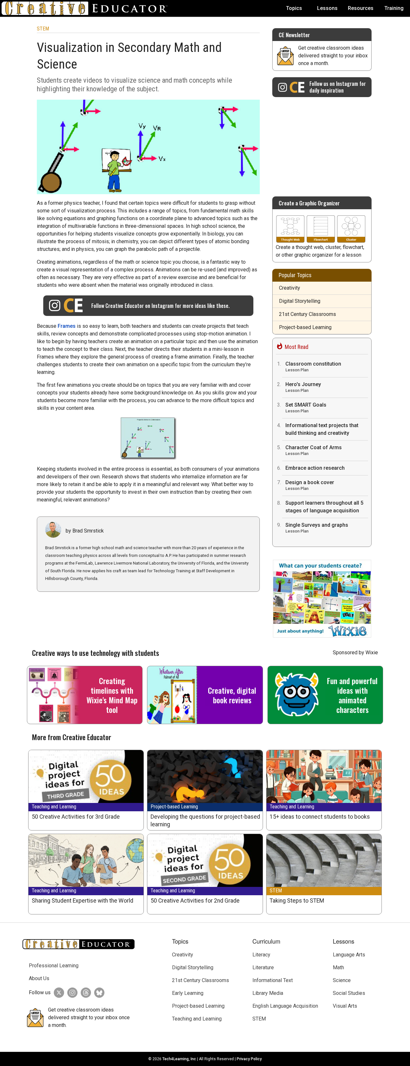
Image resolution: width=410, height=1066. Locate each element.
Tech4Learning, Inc (179, 1059)
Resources (360, 8)
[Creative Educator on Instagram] (71, 992)
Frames (67, 326)
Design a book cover (309, 485)
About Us (39, 978)
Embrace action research (315, 468)
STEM (43, 29)
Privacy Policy (249, 1059)
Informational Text (272, 980)
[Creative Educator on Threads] (84, 992)
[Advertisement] (322, 143)
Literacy (261, 955)
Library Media (267, 993)
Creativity (289, 288)
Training (394, 8)
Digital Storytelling (299, 301)
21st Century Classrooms (307, 314)
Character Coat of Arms (313, 450)
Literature (263, 967)
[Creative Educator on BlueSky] (97, 992)
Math (338, 967)
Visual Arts (345, 1006)
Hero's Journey (303, 387)
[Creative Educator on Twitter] (57, 992)
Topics (294, 8)
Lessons (327, 8)
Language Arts (349, 955)
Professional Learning (53, 966)
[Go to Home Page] (87, 8)
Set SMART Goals (305, 407)
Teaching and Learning (54, 807)
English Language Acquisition (285, 1006)
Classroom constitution (313, 366)
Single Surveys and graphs (316, 527)
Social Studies (349, 993)
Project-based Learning (305, 327)
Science (342, 980)
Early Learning (187, 993)
